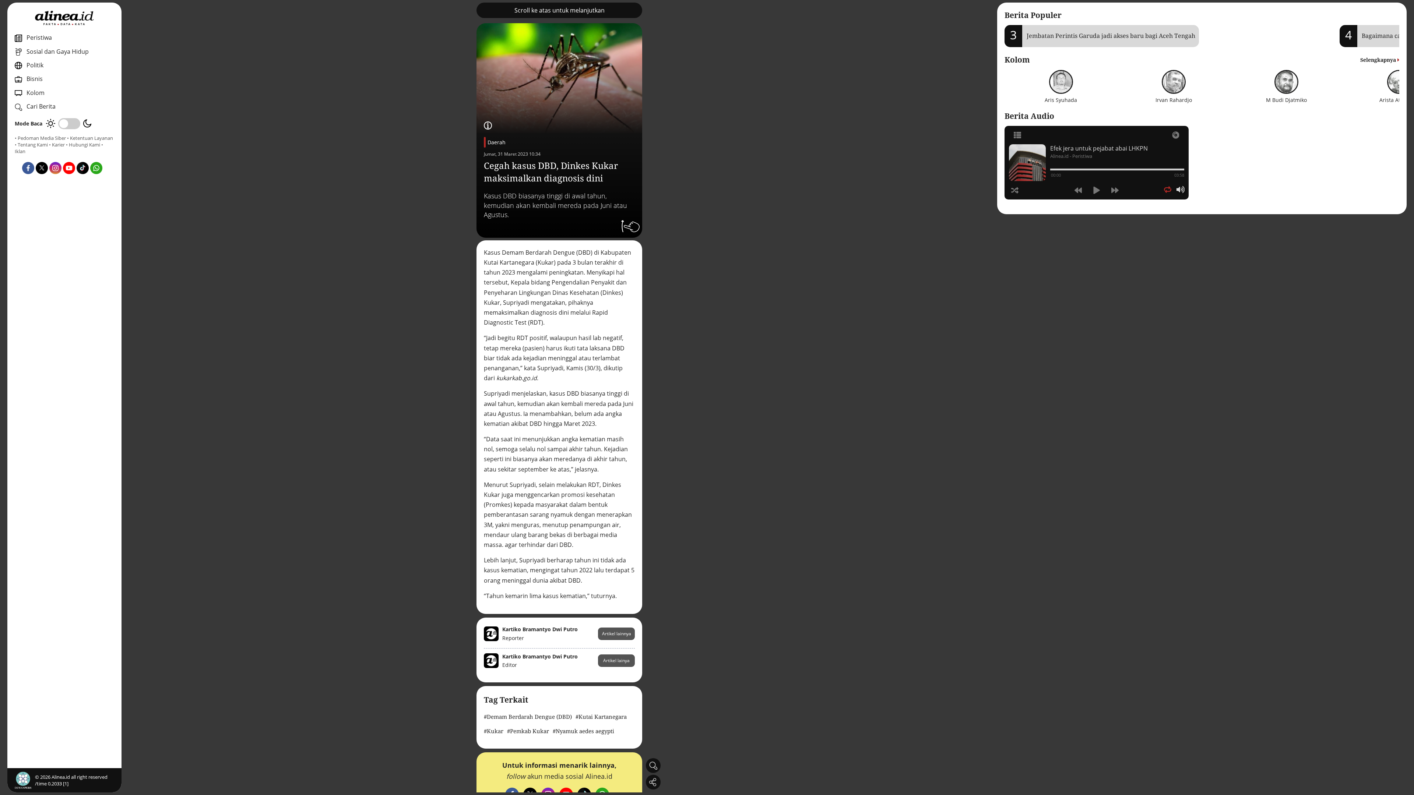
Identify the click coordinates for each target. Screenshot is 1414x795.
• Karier (57, 144)
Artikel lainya (616, 660)
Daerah (497, 142)
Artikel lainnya (616, 633)
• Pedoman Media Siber (40, 138)
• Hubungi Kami (83, 144)
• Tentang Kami (31, 144)
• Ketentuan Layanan (90, 138)
